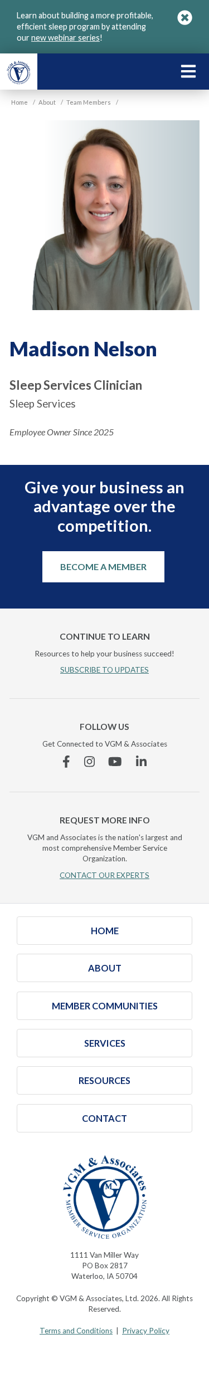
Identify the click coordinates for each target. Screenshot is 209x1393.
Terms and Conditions (76, 1330)
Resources (104, 1080)
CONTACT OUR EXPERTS (104, 875)
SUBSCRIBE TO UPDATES (104, 669)
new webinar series (65, 37)
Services (104, 1043)
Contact (104, 1118)
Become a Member (103, 566)
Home (105, 930)
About (104, 968)
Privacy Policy (145, 1330)
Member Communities (105, 1005)
